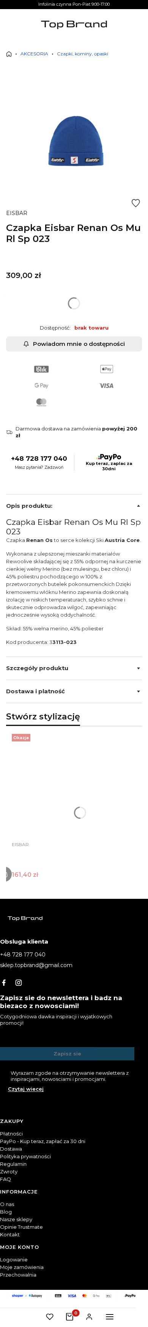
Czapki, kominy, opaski (82, 54)
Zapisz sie (67, 1054)
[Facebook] (4, 982)
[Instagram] (18, 982)
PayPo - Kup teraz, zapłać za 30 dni (42, 1141)
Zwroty (8, 1171)
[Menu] (109, 1316)
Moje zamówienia (22, 1267)
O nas (7, 1204)
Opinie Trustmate (21, 1227)
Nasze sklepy (16, 1219)
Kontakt (10, 1234)
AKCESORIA (34, 54)
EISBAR (16, 213)
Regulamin (13, 1164)
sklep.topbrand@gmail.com (36, 965)
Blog (6, 1212)
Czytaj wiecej (26, 1089)
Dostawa (11, 1149)
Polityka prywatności (25, 1156)
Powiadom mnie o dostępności (79, 343)
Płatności (11, 1134)
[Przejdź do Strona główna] (9, 54)
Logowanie (14, 1259)
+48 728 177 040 (39, 458)
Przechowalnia (18, 1275)
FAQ (5, 1179)
